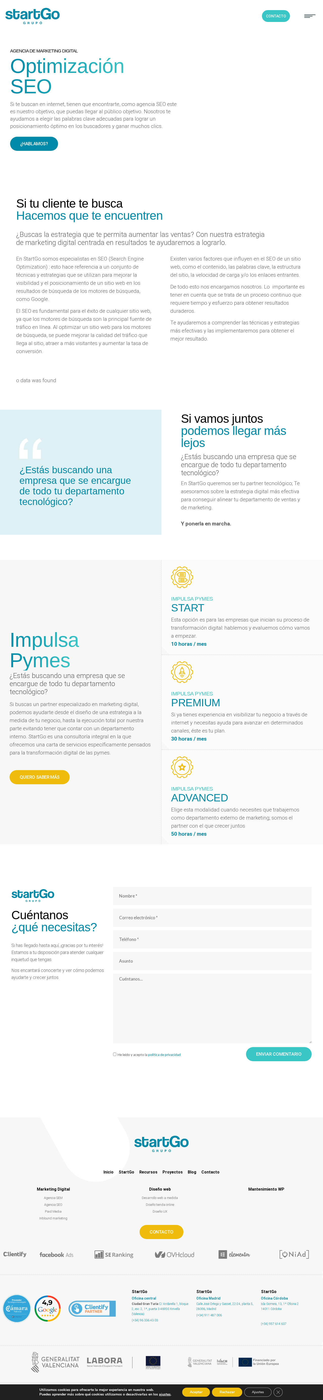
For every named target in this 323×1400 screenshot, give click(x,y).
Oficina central (144, 1298)
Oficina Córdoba (274, 1298)
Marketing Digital (53, 1189)
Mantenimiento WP (266, 1189)
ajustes (165, 1394)
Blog (192, 1172)
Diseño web (160, 1189)
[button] (310, 16)
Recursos (148, 1172)
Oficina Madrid (208, 1298)
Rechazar (227, 1392)
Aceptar (196, 1392)
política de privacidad (164, 1055)
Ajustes (258, 1392)
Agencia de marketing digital (44, 50)
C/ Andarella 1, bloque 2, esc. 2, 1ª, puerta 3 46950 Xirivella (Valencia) (160, 1309)
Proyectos (173, 1172)
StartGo (126, 1172)
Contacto (210, 1172)
